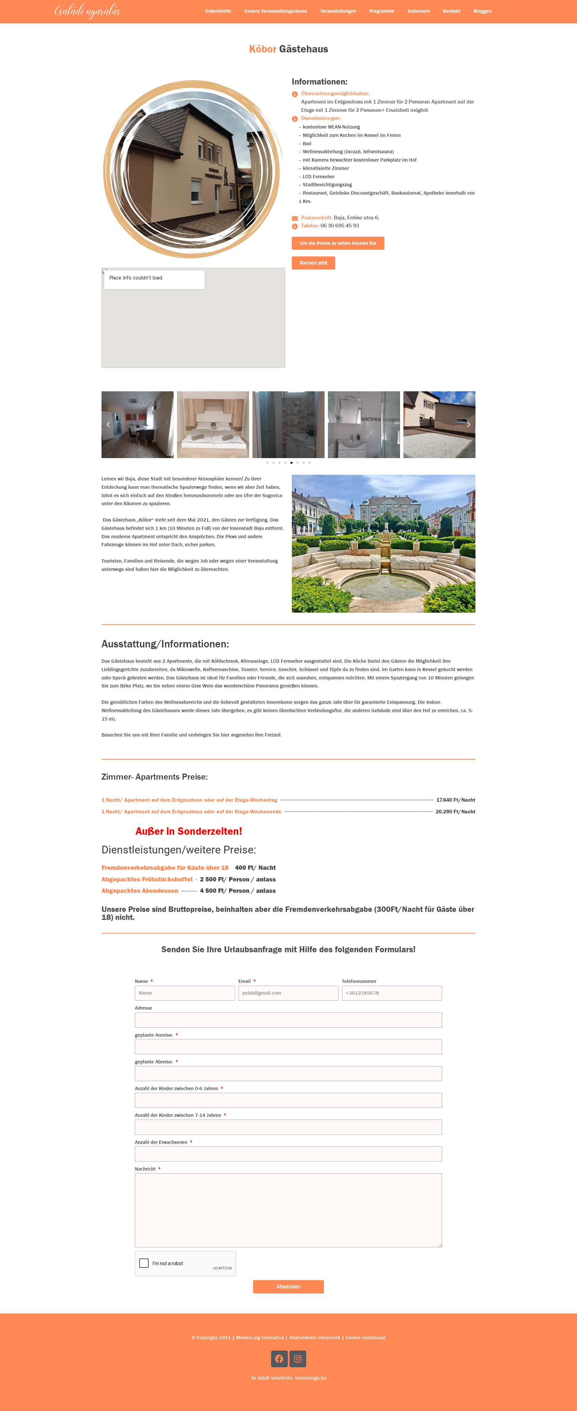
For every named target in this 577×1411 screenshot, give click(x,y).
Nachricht (146, 1169)
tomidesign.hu (310, 1378)
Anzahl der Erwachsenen (162, 1142)
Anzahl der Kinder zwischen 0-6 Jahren (177, 1088)
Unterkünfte (218, 11)
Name (142, 981)
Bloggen (482, 11)
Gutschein (419, 11)
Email (245, 981)
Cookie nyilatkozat (366, 1337)
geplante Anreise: (154, 1035)
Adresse (143, 1008)
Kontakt (451, 11)
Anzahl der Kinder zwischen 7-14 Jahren (178, 1115)
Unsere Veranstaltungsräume (275, 11)
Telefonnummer (359, 981)
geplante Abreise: (154, 1061)
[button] (108, 424)
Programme (381, 11)
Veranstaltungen (338, 11)
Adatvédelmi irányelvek (314, 1337)
